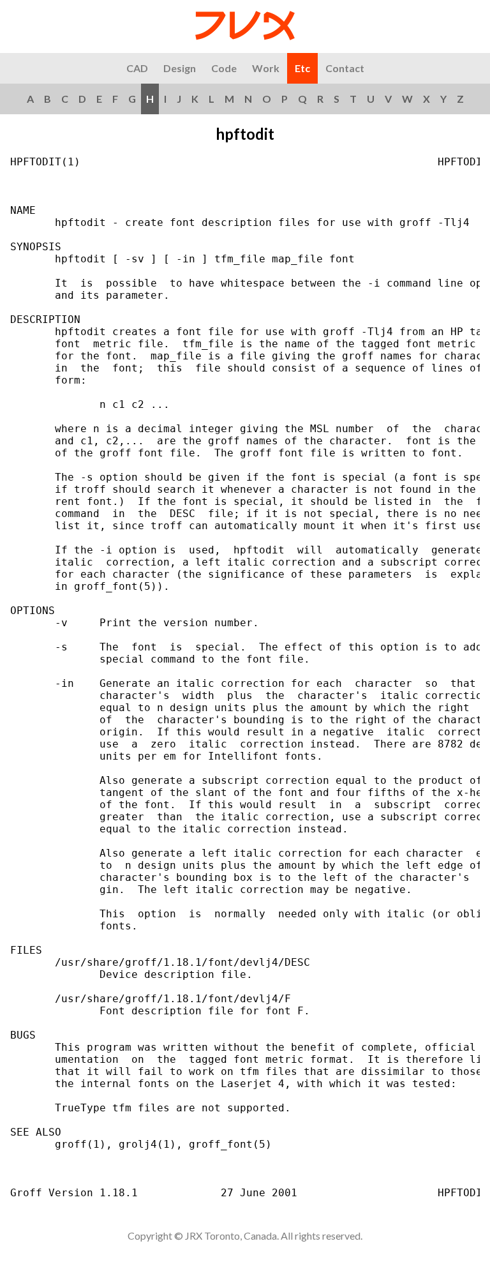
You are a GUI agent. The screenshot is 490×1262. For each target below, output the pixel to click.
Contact (344, 68)
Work (265, 68)
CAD (137, 68)
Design (179, 68)
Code (224, 68)
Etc (302, 68)
